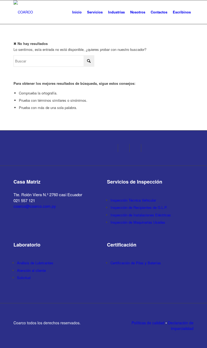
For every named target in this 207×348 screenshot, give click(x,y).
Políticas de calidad (148, 322)
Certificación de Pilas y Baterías (136, 262)
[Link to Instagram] (114, 148)
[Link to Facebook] (125, 148)
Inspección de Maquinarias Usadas (138, 222)
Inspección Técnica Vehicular (133, 200)
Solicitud (23, 277)
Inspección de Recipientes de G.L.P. (139, 207)
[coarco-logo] (23, 12)
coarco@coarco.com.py (34, 206)
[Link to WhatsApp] (137, 148)
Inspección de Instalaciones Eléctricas (141, 214)
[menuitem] (77, 12)
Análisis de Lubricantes (35, 262)
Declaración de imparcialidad (181, 325)
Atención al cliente (31, 270)
